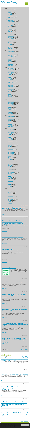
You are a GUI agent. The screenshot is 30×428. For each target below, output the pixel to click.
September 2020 (11, 104)
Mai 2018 (9, 137)
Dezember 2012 (11, 189)
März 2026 (10, 14)
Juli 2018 (9, 134)
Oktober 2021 (10, 87)
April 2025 (10, 29)
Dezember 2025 (11, 20)
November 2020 (11, 102)
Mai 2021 (9, 94)
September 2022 (11, 72)
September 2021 (11, 89)
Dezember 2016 (11, 152)
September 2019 (11, 119)
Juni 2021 (10, 92)
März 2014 (10, 178)
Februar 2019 (10, 125)
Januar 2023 (10, 65)
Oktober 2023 (10, 54)
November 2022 (11, 69)
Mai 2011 (9, 201)
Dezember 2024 (11, 34)
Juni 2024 (10, 42)
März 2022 (10, 79)
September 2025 (11, 24)
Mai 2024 (9, 43)
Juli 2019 (9, 120)
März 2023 (10, 62)
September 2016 (11, 154)
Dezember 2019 (11, 116)
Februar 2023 (10, 64)
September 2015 (11, 165)
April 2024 (10, 44)
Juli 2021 (9, 91)
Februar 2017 (10, 149)
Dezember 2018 (11, 129)
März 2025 (10, 30)
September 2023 (11, 55)
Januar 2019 (10, 126)
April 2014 (10, 177)
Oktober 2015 (10, 164)
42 (23, 349)
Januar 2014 (10, 181)
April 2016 (10, 159)
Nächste (26, 349)
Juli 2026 (9, 11)
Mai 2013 (9, 185)
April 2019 (10, 122)
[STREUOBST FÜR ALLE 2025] (6, 272)
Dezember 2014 (11, 172)
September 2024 (11, 38)
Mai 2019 (9, 121)
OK (25, 425)
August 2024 (10, 39)
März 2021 (10, 95)
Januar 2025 (10, 31)
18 (24, 356)
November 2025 (11, 21)
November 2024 (11, 36)
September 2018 (11, 132)
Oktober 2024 (10, 37)
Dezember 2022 (11, 68)
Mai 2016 (9, 158)
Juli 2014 (9, 176)
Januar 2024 (10, 48)
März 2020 (10, 112)
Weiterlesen (4, 214)
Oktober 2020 (10, 103)
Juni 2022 (10, 76)
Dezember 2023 (11, 51)
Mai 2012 (9, 193)
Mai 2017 (9, 147)
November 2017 (11, 144)
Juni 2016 (10, 157)
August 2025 (10, 25)
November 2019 (11, 117)
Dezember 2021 (11, 85)
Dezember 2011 (11, 199)
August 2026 (10, 9)
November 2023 (11, 52)
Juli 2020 (9, 107)
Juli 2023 (9, 57)
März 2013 (10, 186)
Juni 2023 (10, 59)
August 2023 (10, 56)
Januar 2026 (10, 17)
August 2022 (10, 73)
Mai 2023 (9, 60)
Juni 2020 (10, 108)
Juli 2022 (9, 74)
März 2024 (10, 46)
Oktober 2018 (10, 131)
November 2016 (11, 153)
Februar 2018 (10, 139)
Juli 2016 (9, 156)
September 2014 (11, 174)
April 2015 (10, 167)
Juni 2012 (10, 192)
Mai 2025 (9, 27)
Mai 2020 (9, 109)
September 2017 (11, 145)
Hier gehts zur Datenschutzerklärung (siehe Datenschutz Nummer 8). (9, 426)
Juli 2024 (9, 41)
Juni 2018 (10, 136)
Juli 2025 (9, 26)
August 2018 (10, 133)
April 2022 (10, 78)
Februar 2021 (10, 96)
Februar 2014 (10, 179)
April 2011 (10, 203)
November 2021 (11, 86)
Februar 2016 (10, 161)
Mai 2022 (9, 77)
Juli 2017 (9, 146)
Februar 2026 (10, 16)
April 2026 (10, 13)
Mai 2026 (9, 12)
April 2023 (10, 61)
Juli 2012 (9, 191)
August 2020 (10, 106)
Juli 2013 (9, 184)
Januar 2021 (10, 97)
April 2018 (10, 138)
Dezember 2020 (11, 101)
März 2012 (10, 194)
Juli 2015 (9, 166)
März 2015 (10, 169)
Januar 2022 (10, 82)
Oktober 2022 (10, 71)
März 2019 (10, 124)
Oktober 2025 (10, 22)
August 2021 (10, 90)
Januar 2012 (10, 196)
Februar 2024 (10, 47)
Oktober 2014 (10, 173)
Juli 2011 (9, 200)
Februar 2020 (10, 113)
